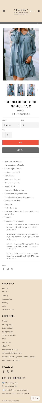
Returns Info (7, 328)
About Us (6, 346)
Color (4, 120)
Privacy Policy (7, 324)
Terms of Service (9, 335)
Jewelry (5, 295)
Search (5, 321)
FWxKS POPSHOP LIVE (11, 360)
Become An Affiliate (10, 349)
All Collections (8, 310)
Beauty (5, 302)
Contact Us (6, 342)
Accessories (7, 299)
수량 (3, 130)
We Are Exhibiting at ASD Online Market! (18, 357)
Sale (4, 306)
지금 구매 (20, 150)
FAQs (4, 339)
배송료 (20, 114)
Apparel (5, 288)
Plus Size (6, 292)
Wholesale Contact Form (12, 353)
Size (22, 120)
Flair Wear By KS (13, 401)
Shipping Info (8, 332)
